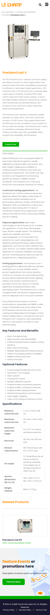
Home (4, 12)
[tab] (25, 152)
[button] (40, 4)
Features (8, 153)
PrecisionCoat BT (12, 540)
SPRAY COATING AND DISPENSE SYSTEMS (16, 543)
